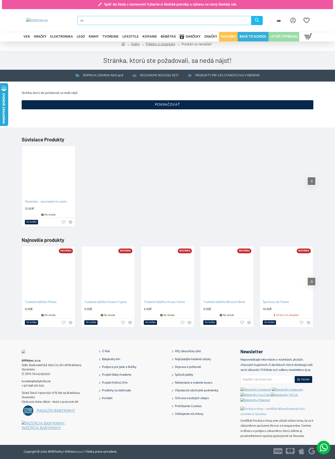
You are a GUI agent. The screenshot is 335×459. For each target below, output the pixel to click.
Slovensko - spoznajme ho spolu (46, 202)
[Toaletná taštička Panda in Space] (108, 272)
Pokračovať (167, 105)
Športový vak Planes (276, 302)
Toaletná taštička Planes (41, 302)
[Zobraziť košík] (308, 36)
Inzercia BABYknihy (41, 428)
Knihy (135, 44)
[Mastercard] (290, 451)
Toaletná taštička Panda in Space (105, 302)
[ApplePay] (301, 451)
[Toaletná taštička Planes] (48, 272)
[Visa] (277, 451)
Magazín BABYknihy (55, 410)
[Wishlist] (306, 20)
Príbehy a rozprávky (160, 44)
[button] (31, 222)
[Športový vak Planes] (286, 272)
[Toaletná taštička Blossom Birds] (227, 272)
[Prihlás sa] (293, 20)
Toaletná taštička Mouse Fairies (164, 302)
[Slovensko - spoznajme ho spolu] (48, 172)
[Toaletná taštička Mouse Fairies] (167, 272)
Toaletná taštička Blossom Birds (224, 302)
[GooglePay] (311, 451)
